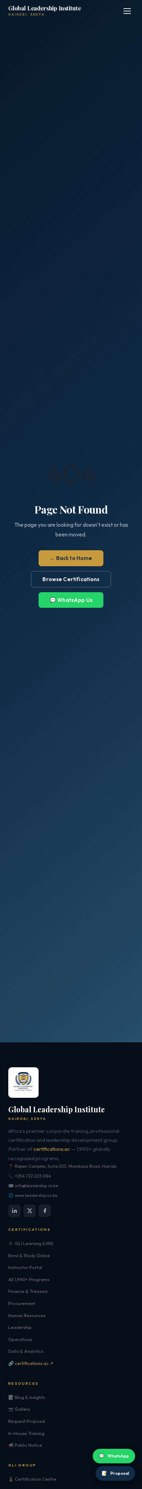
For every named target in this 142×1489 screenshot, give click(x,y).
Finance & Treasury (28, 1291)
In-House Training (26, 1433)
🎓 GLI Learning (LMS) (30, 1243)
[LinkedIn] (14, 1211)
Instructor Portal (25, 1267)
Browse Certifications (70, 579)
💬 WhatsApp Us (71, 600)
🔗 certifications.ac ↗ (30, 1363)
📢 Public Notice (25, 1445)
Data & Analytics (25, 1351)
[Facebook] (45, 1211)
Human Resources (26, 1315)
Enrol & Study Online (29, 1255)
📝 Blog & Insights (26, 1397)
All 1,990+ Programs (28, 1279)
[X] (29, 1211)
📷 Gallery (19, 1409)
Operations (20, 1339)
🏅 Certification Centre (32, 1479)
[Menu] (127, 11)
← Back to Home (71, 558)
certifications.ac (51, 1149)
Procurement (22, 1303)
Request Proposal (26, 1421)
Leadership (20, 1327)
